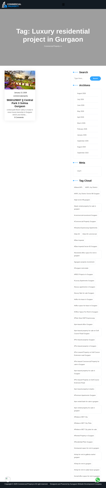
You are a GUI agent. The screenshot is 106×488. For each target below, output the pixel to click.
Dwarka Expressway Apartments (86, 228)
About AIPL (79, 187)
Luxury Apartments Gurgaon (84, 280)
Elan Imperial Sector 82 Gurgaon (86, 246)
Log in (79, 171)
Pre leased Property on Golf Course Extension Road (86, 381)
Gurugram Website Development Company (86, 484)
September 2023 (82, 153)
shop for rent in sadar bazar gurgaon (87, 470)
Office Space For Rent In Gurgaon (86, 312)
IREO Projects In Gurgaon (84, 274)
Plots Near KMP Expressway (85, 318)
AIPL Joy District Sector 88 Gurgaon (87, 193)
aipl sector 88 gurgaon (82, 200)
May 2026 (80, 111)
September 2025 (82, 141)
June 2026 (80, 105)
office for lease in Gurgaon (84, 299)
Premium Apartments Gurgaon (85, 395)
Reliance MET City (81, 417)
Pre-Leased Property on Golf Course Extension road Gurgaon (87, 353)
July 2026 (80, 99)
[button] (63, 4)
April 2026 (80, 117)
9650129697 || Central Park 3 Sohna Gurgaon (20, 103)
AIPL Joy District (91, 187)
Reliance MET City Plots (83, 423)
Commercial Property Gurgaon (85, 221)
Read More (19, 80)
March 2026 (81, 123)
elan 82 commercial (90, 234)
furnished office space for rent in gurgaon (85, 254)
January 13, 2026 (20, 92)
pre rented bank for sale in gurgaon (86, 401)
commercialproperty (20, 96)
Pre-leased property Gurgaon (85, 340)
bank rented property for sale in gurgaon (85, 207)
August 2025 (81, 147)
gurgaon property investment (84, 262)
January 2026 (81, 135)
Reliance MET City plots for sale (86, 429)
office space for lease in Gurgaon (86, 305)
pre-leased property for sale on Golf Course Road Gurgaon (86, 332)
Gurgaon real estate (81, 268)
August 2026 (81, 93)
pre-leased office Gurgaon (83, 324)
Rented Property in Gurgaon (84, 435)
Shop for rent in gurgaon (83, 463)
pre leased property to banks (84, 389)
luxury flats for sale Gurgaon (84, 293)
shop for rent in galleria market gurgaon (84, 456)
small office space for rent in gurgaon (87, 476)
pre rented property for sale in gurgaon (84, 409)
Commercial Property (52, 46)
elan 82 (77, 234)
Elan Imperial (79, 240)
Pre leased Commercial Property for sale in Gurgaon (86, 363)
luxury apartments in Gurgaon (85, 287)
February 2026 (82, 129)
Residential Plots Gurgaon (84, 442)
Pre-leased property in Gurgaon (85, 346)
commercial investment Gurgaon (86, 215)
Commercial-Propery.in (26, 484)
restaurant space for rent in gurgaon (87, 448)
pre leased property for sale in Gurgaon (84, 372)
